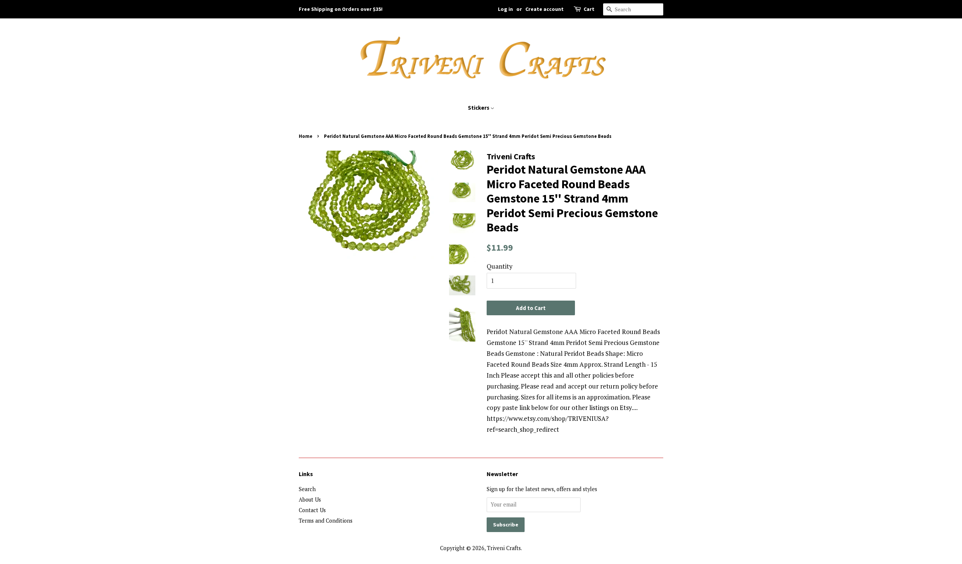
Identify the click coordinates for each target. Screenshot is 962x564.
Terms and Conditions (325, 520)
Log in (505, 9)
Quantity (500, 266)
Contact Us (312, 510)
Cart (589, 9)
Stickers (479, 107)
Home (305, 136)
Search (307, 489)
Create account (544, 9)
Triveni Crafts (504, 548)
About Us (310, 499)
